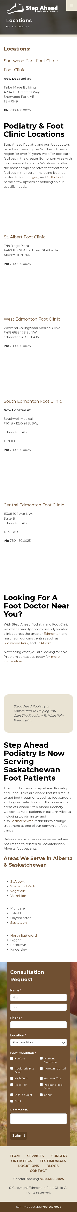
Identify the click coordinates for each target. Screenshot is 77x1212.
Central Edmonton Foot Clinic (34, 505)
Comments (19, 1110)
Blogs (52, 1166)
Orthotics (54, 177)
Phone (23, 1018)
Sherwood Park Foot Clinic (31, 60)
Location (25, 1035)
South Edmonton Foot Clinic (33, 401)
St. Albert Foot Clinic (24, 237)
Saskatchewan (22, 821)
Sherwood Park (16, 643)
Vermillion (18, 896)
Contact (38, 1171)
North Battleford (23, 935)
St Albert (44, 643)
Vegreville (18, 891)
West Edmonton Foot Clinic (32, 319)
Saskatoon (18, 923)
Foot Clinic (14, 69)
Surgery (32, 177)
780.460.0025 (52, 1179)
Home (9, 26)
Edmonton (52, 634)
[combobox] (38, 1042)
